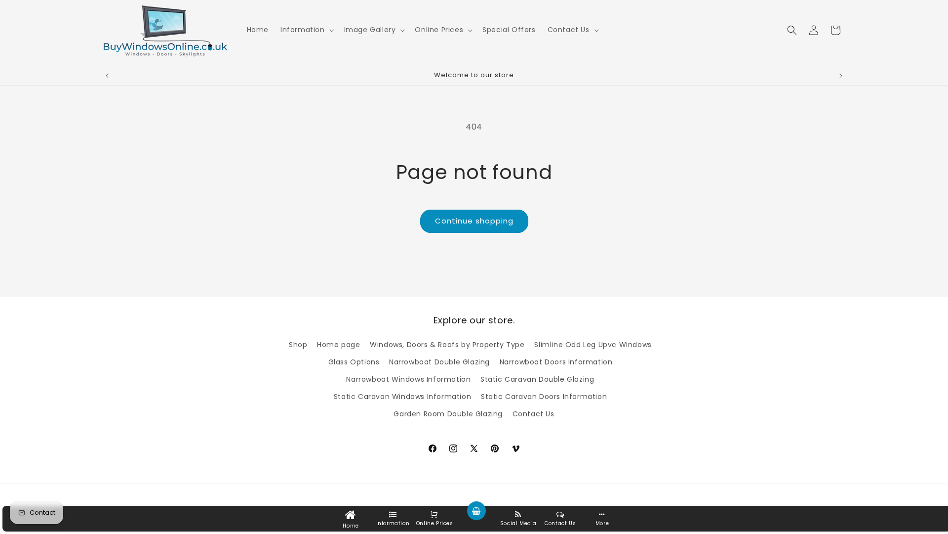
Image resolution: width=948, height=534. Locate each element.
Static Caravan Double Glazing (537, 379)
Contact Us (533, 414)
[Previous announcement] (107, 75)
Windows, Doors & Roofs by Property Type (447, 345)
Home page (338, 345)
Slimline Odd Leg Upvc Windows (592, 345)
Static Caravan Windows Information (402, 396)
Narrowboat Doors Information (556, 362)
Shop (298, 345)
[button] (306, 29)
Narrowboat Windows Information (408, 379)
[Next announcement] (841, 75)
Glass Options (354, 362)
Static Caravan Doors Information (544, 396)
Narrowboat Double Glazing (439, 362)
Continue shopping (474, 221)
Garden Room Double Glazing (448, 414)
